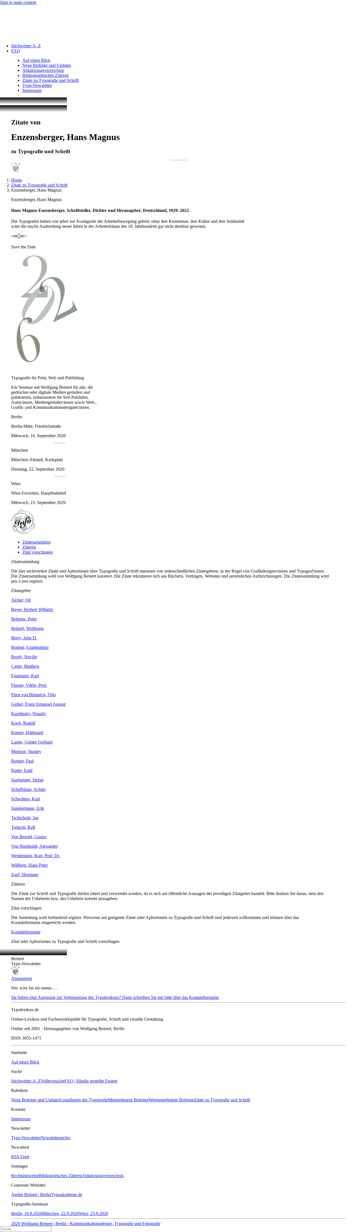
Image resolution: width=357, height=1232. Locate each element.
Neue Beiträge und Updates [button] (35, 1099)
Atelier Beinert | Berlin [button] (31, 1194)
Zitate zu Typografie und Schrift (50, 80)
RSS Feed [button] (20, 1156)
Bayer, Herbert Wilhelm (32, 609)
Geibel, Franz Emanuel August (38, 704)
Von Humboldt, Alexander (34, 846)
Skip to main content (18, 2)
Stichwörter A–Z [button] (26, 1081)
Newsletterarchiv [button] (56, 1137)
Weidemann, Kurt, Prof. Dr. (35, 855)
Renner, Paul (22, 761)
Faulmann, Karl (25, 675)
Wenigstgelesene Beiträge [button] (171, 1099)
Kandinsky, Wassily (28, 713)
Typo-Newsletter (37, 85)
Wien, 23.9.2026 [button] (93, 1213)
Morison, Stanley (26, 751)
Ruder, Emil (21, 770)
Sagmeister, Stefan (27, 780)
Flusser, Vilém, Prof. (29, 685)
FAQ (15, 50)
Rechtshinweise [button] (25, 1175)
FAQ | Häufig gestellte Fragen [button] (90, 1081)
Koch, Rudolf (23, 723)
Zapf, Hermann (24, 874)
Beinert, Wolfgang (27, 628)
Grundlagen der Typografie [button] (84, 1099)
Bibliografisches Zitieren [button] (60, 1175)
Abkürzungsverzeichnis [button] (103, 1175)
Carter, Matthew (25, 666)
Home (16, 180)
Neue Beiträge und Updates (46, 65)
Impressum (32, 90)
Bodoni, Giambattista (30, 647)
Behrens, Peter (24, 619)
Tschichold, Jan (24, 817)
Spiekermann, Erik (27, 808)
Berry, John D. (24, 637)
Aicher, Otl (21, 600)
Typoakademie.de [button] (66, 1194)
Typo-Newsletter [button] (26, 1137)
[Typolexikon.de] (178, 22)
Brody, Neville (24, 656)
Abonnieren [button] (21, 978)
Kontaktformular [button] (25, 932)
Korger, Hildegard (27, 732)
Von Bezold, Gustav (29, 836)
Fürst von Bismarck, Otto (33, 694)
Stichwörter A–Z (26, 45)
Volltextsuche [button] (52, 1081)
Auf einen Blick (36, 60)
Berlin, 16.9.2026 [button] (26, 1213)
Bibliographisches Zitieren (45, 75)
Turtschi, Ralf (23, 827)
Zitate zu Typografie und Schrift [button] (222, 1099)
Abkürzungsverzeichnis (43, 70)
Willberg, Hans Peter (29, 865)
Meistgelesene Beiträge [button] (128, 1099)
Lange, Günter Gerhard (31, 742)
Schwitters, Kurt (25, 798)
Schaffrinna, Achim (28, 789)
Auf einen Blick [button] (25, 1062)
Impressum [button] (20, 1118)
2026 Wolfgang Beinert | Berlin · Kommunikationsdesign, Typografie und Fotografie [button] (85, 1223)
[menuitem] (184, 45)
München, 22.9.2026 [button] (60, 1213)
